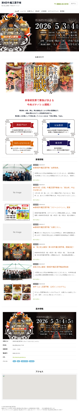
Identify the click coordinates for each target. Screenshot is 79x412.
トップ (17, 11)
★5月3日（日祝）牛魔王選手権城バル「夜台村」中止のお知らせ (54, 188)
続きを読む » (36, 180)
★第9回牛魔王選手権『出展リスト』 (47, 227)
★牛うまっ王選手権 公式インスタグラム (49, 286)
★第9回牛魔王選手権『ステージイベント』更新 (51, 207)
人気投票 (43, 11)
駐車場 (62, 11)
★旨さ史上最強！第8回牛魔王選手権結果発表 (50, 267)
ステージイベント (53, 11)
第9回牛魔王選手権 (11, 2)
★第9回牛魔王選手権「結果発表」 (46, 167)
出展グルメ (30, 11)
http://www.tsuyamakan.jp (19, 357)
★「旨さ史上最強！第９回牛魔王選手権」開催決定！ (53, 247)
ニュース (23, 11)
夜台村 (37, 11)
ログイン (73, 3)
